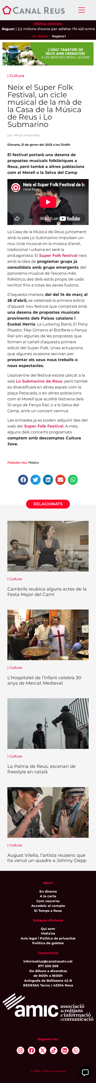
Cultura (17, 75)
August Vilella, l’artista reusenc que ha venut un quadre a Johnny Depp (46, 858)
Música (33, 462)
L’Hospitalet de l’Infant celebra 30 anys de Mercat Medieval (44, 680)
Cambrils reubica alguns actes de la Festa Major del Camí (47, 591)
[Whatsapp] (76, 1050)
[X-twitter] (43, 1050)
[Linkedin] (65, 1050)
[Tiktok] (54, 1050)
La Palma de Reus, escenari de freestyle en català (41, 769)
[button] (23, 480)
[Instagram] (20, 1050)
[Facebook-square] (31, 1050)
